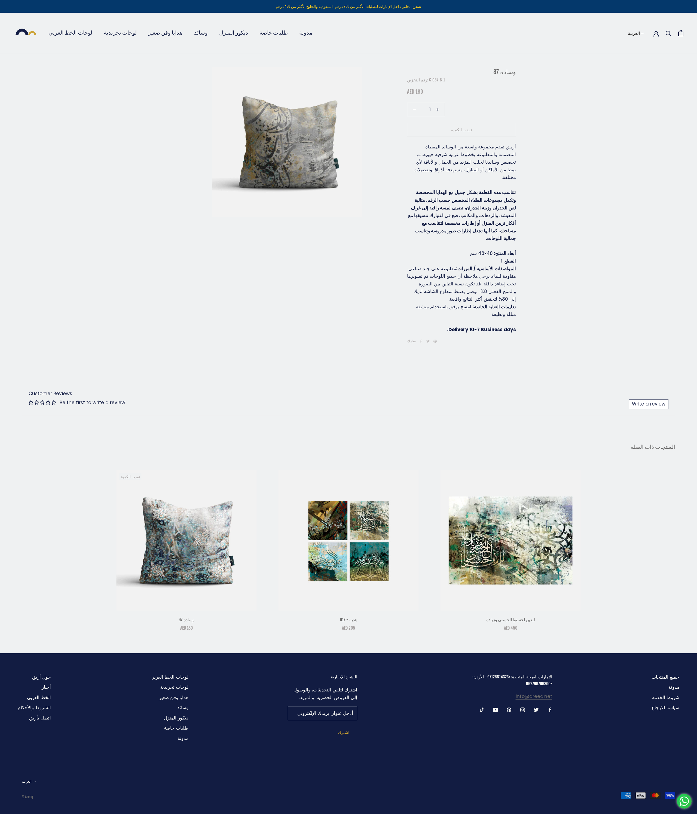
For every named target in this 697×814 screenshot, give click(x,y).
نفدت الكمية (461, 130)
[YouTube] (495, 710)
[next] (680, 545)
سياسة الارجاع (665, 707)
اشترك (343, 732)
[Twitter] (428, 341)
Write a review (648, 404)
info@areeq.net (534, 696)
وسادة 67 (187, 619)
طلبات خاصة (273, 32)
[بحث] (668, 33)
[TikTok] (481, 710)
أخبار (46, 687)
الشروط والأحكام (34, 707)
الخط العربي (39, 697)
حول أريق (41, 677)
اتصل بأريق (40, 718)
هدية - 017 (348, 619)
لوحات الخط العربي (70, 32)
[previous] (17, 545)
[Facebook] (421, 341)
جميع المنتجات (665, 677)
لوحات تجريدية (120, 32)
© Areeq (27, 797)
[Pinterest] (435, 341)
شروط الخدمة (665, 697)
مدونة (306, 32)
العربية (634, 33)
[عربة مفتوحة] (680, 33)
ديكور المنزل (233, 32)
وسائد (201, 32)
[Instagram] (522, 710)
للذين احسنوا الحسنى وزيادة (510, 619)
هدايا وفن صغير (165, 32)
